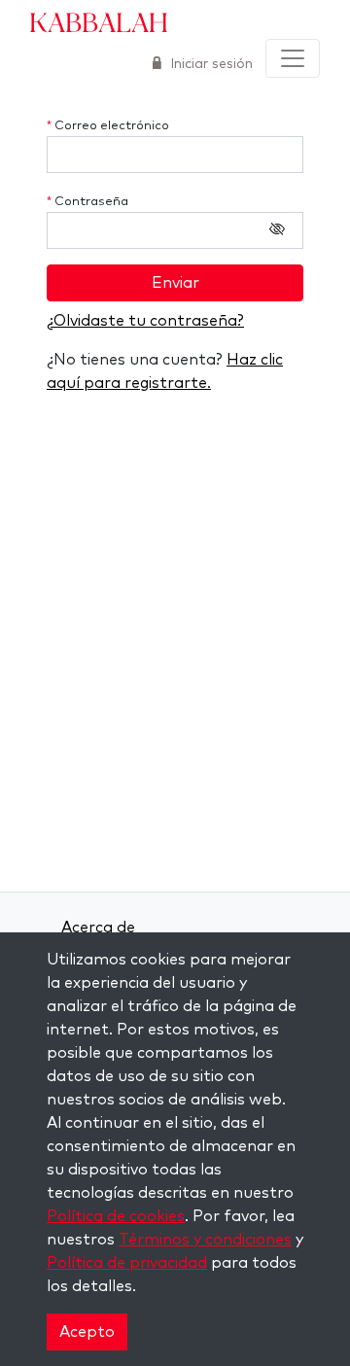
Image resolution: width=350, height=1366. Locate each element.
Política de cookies (116, 1216)
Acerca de (98, 927)
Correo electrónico (108, 126)
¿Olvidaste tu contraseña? (145, 321)
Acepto (87, 1332)
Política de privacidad (127, 1263)
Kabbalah (98, 21)
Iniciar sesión (209, 64)
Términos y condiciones (205, 1239)
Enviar (175, 283)
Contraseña (87, 201)
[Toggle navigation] (292, 58)
